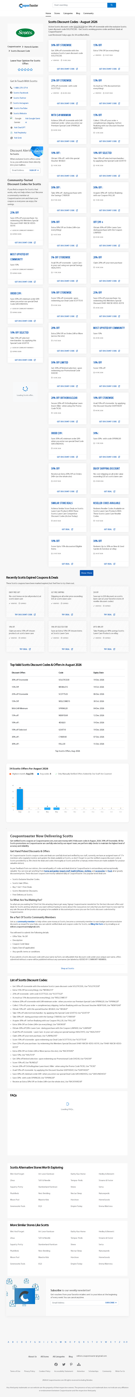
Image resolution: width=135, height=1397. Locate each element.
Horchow (75, 1200)
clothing (87, 871)
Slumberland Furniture (47, 1187)
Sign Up (33, 170)
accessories (100, 871)
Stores (57, 13)
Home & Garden (31, 47)
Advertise (81, 1371)
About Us (32, 1357)
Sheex (73, 1187)
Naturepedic (104, 1193)
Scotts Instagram (20, 103)
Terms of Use (15, 1371)
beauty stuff (65, 871)
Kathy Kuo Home (78, 1174)
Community (88, 13)
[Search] (111, 5)
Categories (68, 13)
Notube (89, 1380)
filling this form (97, 924)
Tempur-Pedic (77, 1180)
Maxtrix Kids (43, 1200)
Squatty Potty (16, 1187)
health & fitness (77, 871)
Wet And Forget (17, 1174)
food (110, 871)
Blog (78, 13)
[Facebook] (56, 1364)
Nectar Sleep (76, 1193)
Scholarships (93, 1371)
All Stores (45, 1357)
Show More (86, 573)
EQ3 (40, 1206)
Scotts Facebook (21, 93)
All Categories (59, 1357)
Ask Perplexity (20, 133)
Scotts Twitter (20, 98)
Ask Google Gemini (32, 121)
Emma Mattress (106, 1206)
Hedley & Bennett (106, 1174)
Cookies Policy (44, 1371)
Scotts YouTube (20, 108)
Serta (101, 1187)
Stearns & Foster (106, 1180)
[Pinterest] (71, 1364)
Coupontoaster (14, 47)
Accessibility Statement (63, 1371)
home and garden (51, 871)
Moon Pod (14, 1200)
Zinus (12, 1180)
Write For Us (120, 1371)
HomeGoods (104, 1200)
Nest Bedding (44, 1193)
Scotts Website (20, 114)
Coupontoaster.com (56, 1380)
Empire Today (76, 1206)
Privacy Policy (29, 1371)
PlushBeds (14, 1193)
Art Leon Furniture (46, 1174)
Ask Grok (18, 138)
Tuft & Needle (44, 1180)
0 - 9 (125, 1342)
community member (26, 922)
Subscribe (110, 1303)
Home (48, 13)
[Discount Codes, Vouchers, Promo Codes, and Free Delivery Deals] (28, 6)
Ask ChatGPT (19, 128)
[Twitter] (64, 1364)
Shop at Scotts (67, 969)
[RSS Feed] (79, 1364)
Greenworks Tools (17, 1206)
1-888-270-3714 (21, 88)
